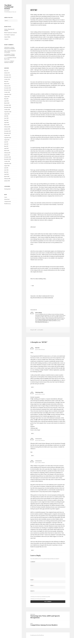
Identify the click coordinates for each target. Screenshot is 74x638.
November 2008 (7, 107)
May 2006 (6, 172)
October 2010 (7, 79)
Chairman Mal (39, 392)
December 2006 (7, 157)
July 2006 (6, 167)
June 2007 (6, 144)
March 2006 (6, 176)
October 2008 (7, 109)
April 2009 (6, 101)
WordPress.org (7, 203)
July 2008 (6, 116)
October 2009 (7, 92)
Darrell (37, 347)
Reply (32, 387)
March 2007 (6, 150)
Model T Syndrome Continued (10, 32)
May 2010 (6, 81)
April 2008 (6, 122)
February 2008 (7, 126)
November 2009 (7, 90)
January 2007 (7, 154)
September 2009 (7, 94)
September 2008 (7, 111)
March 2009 (6, 103)
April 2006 (6, 174)
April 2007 (6, 148)
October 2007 (7, 135)
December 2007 (7, 131)
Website (32, 591)
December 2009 (7, 88)
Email (32, 585)
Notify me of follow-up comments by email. (40, 596)
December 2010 (7, 75)
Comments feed (7, 201)
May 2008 (6, 120)
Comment (6, 39)
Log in (5, 197)
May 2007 (6, 146)
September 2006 (7, 163)
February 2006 (7, 178)
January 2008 (7, 129)
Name (32, 579)
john (5, 50)
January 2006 (7, 180)
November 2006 (7, 159)
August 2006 (6, 165)
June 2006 (6, 170)
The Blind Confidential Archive (8, 7)
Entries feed (6, 199)
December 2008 (7, 105)
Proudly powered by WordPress (37, 635)
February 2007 (7, 152)
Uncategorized (7, 189)
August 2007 (6, 139)
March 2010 (6, 83)
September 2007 (7, 137)
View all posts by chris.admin (41, 322)
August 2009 (6, 96)
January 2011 (7, 72)
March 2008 (6, 124)
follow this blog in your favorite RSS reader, (48, 319)
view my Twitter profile (40, 320)
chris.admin (40, 329)
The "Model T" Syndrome (9, 34)
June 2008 (6, 118)
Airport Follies (7, 37)
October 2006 (7, 161)
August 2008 (6, 113)
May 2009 (6, 98)
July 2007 (6, 142)
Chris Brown (7, 47)
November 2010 (7, 77)
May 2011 (6, 70)
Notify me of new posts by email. (38, 598)
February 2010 (7, 85)
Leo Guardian (7, 54)
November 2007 (7, 133)
